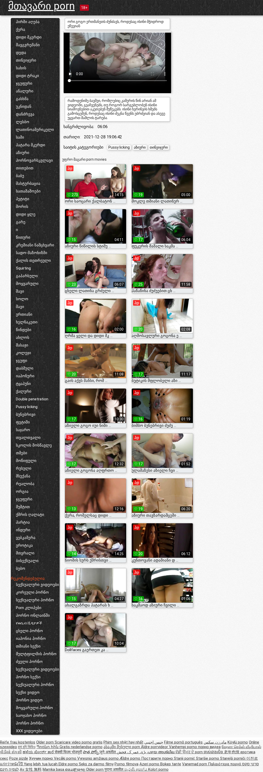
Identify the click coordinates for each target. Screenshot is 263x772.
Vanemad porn (195, 764)
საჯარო (23, 430)
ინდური (23, 530)
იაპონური (25, 376)
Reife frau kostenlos (17, 742)
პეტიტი (22, 199)
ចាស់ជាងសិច (214, 752)
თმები (21, 453)
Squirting (23, 268)
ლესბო (22, 122)
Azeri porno (149, 764)
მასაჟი (22, 345)
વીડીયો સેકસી (11, 752)
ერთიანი (24, 314)
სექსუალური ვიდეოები (37, 584)
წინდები (23, 329)
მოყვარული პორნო (34, 708)
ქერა (20, 29)
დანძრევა (25, 114)
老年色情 (232, 752)
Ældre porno (130, 758)
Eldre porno (69, 764)
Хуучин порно (41, 758)
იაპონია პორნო (31, 638)
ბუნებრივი (25, 414)
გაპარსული (27, 276)
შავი (20, 291)
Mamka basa (54, 769)
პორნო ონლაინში (33, 615)
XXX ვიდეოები (29, 731)
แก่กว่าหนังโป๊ (12, 764)
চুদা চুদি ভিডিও (26, 747)
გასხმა (22, 98)
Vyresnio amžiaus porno (98, 758)
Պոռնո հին (48, 747)
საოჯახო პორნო (31, 715)
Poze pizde (18, 758)
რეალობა (25, 483)
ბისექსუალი (27, 560)
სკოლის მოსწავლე (34, 445)
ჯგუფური (24, 83)
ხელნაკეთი (26, 322)
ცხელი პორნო (29, 631)
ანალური (24, 91)
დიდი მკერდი (29, 37)
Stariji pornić (185, 758)
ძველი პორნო (29, 661)
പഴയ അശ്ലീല (161, 752)
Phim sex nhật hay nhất (123, 742)
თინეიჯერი (26, 60)
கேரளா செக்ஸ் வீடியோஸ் (241, 747)
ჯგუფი (21, 360)
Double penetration (32, 399)
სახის (21, 68)
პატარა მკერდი (30, 145)
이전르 (252, 758)
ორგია (22, 491)
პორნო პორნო (30, 723)
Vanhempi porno (183, 747)
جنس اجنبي (153, 742)
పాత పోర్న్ (91, 752)
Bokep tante (170, 764)
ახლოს (22, 337)
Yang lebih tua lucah (41, 764)
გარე (20, 222)
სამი (20, 137)
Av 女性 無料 (31, 769)
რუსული (23, 468)
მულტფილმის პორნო (36, 654)
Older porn (45, 742)
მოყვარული (27, 283)
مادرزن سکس (215, 742)
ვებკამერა (25, 537)
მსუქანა (23, 476)
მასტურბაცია (28, 183)
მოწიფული (26, 460)
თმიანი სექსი (28, 646)
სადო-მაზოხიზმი (31, 252)
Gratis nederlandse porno (81, 747)
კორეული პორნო (32, 592)
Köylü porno (238, 742)
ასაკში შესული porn (122, 747)
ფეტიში (23, 422)
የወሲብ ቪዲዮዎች (29, 623)
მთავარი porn (41, 6)
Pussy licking (26, 406)
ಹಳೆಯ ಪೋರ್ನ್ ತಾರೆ (39, 752)
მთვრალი (25, 553)
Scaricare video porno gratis (78, 742)
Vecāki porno (65, 758)
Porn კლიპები (28, 607)
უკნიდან (23, 106)
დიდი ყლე (25, 214)
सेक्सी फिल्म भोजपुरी (68, 752)
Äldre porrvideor (155, 747)
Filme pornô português (183, 742)
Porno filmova (126, 764)
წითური (23, 237)
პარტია (23, 522)
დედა (21, 52)
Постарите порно (157, 758)
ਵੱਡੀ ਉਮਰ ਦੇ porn (189, 752)
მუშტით (23, 507)
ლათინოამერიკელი (35, 129)
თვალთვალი (28, 437)
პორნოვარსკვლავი (34, 160)
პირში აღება (28, 22)
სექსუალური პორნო (35, 600)
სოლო (22, 299)
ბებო (20, 568)
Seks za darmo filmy (96, 764)
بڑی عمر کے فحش (132, 752)
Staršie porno (208, 758)
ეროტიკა (24, 545)
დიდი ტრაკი (27, 75)
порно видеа (209, 747)
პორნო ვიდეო (29, 700)
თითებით (24, 168)
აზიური (22, 152)
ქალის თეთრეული (33, 260)
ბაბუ (20, 175)
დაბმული (24, 368)
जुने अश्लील (108, 752)
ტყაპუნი (23, 383)
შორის (22, 206)
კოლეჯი (23, 353)
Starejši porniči (233, 758)
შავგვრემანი (28, 45)
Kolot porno (158, 769)
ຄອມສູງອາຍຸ (75, 769)
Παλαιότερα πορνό (225, 764)
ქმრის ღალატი (30, 514)
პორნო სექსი (28, 677)
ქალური (23, 391)
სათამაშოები (28, 191)
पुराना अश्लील (114, 769)
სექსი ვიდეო (28, 692)
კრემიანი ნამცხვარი (35, 245)
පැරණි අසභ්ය (136, 769)
